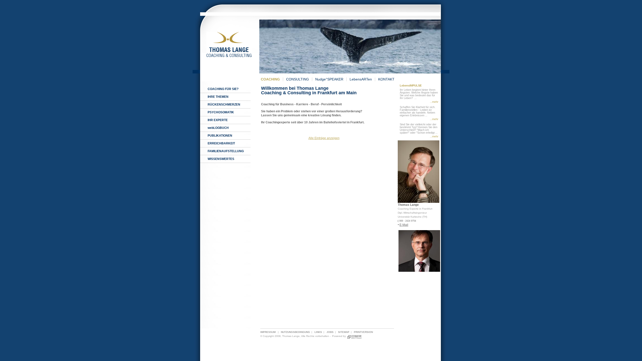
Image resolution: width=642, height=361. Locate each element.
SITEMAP (343, 332)
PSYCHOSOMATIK (221, 112)
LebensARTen (361, 79)
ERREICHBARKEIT (221, 143)
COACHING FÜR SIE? (223, 89)
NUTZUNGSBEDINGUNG (295, 332)
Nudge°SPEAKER (329, 79)
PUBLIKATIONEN (220, 135)
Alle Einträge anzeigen (324, 138)
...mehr (434, 101)
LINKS (318, 332)
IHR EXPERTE (218, 120)
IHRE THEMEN (218, 97)
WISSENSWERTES (221, 159)
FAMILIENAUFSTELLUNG (226, 151)
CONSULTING (297, 79)
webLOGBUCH (218, 128)
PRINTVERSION (363, 332)
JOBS (330, 332)
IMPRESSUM (268, 332)
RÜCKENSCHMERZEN (224, 104)
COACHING (270, 79)
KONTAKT (386, 79)
